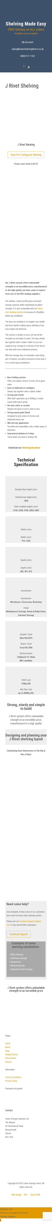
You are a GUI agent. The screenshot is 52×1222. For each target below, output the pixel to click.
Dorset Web (35, 1194)
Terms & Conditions (13, 1077)
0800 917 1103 (27, 56)
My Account (27, 42)
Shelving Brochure (31, 447)
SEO (25, 1194)
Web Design (16, 1194)
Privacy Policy (11, 1081)
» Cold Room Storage (18, 958)
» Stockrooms (15, 962)
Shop (7, 1051)
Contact (8, 1062)
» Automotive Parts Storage (21, 969)
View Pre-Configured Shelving (26, 154)
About (7, 1047)
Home (7, 1043)
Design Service (11, 1054)
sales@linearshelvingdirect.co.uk (28, 49)
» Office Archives (16, 954)
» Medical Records (17, 965)
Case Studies (10, 1058)
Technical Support (18, 934)
